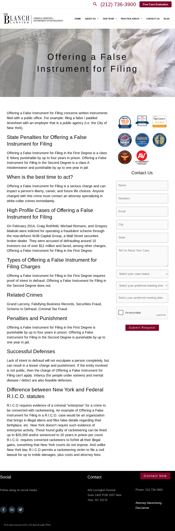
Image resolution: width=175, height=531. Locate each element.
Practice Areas (130, 19)
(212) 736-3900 (118, 4)
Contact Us (153, 19)
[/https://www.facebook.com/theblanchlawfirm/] (3, 509)
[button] (95, 4)
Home (78, 19)
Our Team (108, 19)
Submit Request (142, 327)
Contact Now (155, 476)
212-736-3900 (154, 489)
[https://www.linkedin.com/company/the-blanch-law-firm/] (12, 509)
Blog (167, 19)
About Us (90, 19)
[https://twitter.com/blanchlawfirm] (20, 509)
